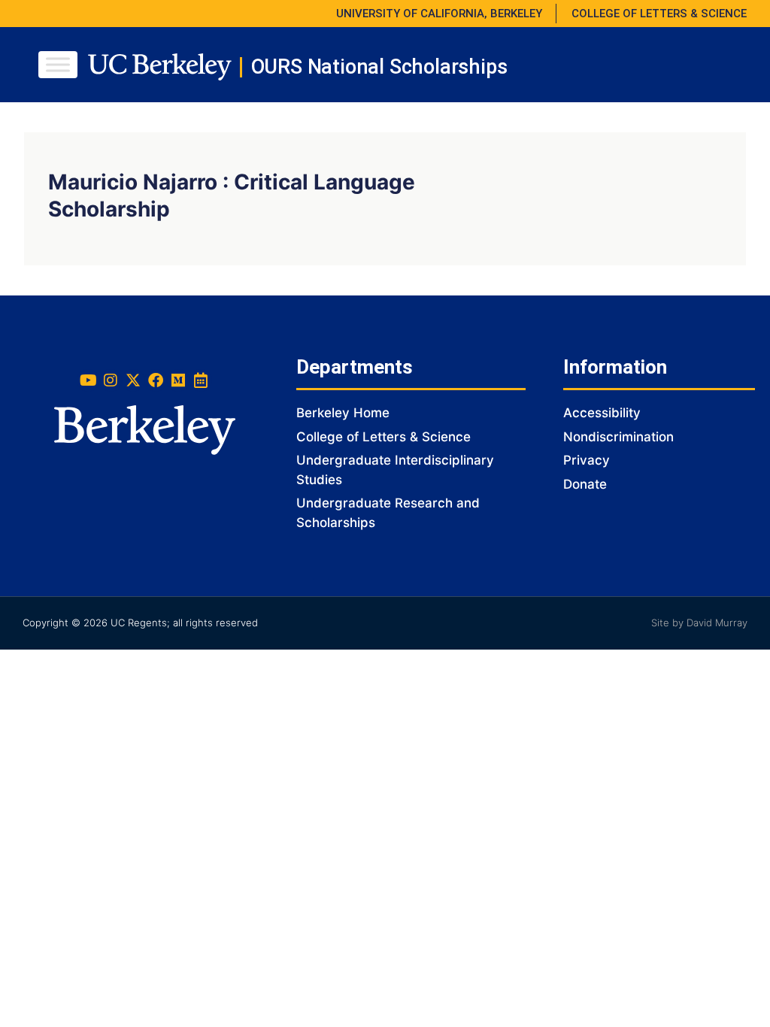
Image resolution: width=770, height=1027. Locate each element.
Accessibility (602, 412)
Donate (585, 484)
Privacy (586, 460)
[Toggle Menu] (58, 64)
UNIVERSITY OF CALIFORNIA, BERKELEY (439, 13)
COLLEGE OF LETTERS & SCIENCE (659, 13)
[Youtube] (88, 380)
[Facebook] (155, 380)
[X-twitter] (133, 380)
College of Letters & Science (383, 436)
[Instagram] (110, 380)
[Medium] (178, 380)
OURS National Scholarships (379, 67)
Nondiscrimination (618, 436)
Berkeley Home (343, 412)
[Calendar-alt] (200, 380)
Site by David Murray (699, 623)
